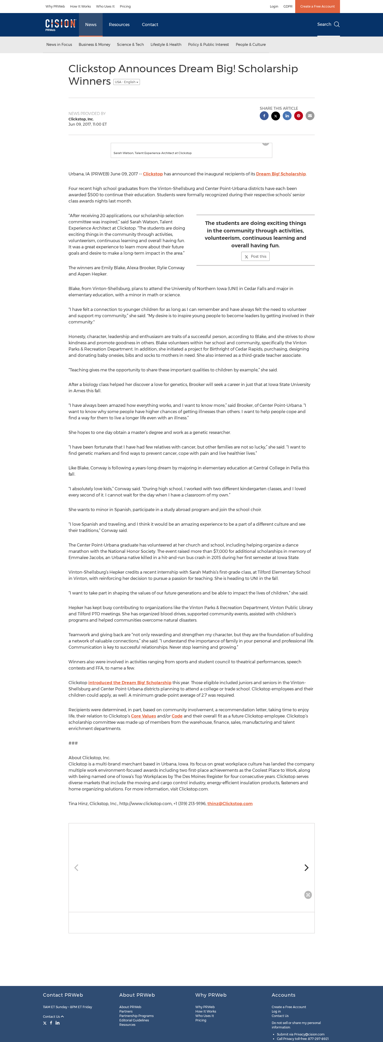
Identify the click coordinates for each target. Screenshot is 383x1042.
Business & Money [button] (94, 44)
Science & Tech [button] (130, 44)
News (90, 24)
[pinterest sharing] (298, 116)
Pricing (125, 6)
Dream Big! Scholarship (281, 179)
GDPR (288, 6)
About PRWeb (130, 1007)
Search (324, 24)
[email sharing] (310, 116)
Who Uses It (105, 6)
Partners (126, 1011)
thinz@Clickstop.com (230, 808)
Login (274, 6)
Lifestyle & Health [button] (166, 44)
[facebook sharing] (264, 116)
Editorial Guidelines (134, 1020)
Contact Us (52, 1017)
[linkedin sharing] (287, 116)
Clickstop (153, 179)
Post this (258, 261)
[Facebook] (51, 1022)
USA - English (125, 82)
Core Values (143, 721)
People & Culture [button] (251, 44)
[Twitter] (45, 1022)
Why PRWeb (55, 6)
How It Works (80, 6)
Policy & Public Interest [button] (208, 44)
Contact (150, 24)
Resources (119, 24)
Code (177, 721)
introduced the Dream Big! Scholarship (129, 687)
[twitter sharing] (275, 117)
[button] (191, 145)
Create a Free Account (317, 6)
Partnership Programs (136, 1016)
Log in (276, 1011)
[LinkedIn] (57, 1022)
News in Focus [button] (59, 44)
